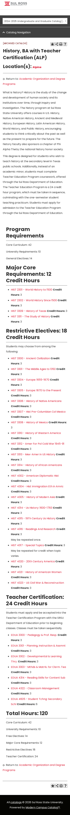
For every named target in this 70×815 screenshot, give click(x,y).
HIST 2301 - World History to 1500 (31, 289)
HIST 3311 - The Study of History (30, 316)
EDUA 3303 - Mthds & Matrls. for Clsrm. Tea (38, 667)
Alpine (37, 67)
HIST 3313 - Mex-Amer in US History (33, 454)
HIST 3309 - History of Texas (28, 311)
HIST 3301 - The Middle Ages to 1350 (33, 369)
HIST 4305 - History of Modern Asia (33, 497)
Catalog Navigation (18, 32)
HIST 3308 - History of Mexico (29, 422)
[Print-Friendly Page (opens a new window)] (61, 44)
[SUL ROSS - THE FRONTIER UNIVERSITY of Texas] (16, 5)
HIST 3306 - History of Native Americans (36, 401)
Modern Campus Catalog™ (43, 807)
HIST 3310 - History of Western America (36, 433)
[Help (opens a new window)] (65, 44)
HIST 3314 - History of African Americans (36, 465)
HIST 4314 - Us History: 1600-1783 (31, 508)
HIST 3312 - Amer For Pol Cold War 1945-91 (37, 444)
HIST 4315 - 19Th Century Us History (33, 518)
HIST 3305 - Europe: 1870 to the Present (36, 390)
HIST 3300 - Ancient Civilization (30, 358)
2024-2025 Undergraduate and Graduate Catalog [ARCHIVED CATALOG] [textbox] (34, 21)
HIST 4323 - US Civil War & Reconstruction (37, 583)
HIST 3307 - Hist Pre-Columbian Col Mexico (38, 412)
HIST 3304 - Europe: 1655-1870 (30, 380)
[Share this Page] (56, 44)
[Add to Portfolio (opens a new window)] (52, 44)
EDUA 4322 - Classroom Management (35, 688)
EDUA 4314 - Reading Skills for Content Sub (38, 678)
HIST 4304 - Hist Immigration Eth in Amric (37, 486)
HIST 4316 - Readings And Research (33, 529)
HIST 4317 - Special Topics (27, 545)
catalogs (16, 802)
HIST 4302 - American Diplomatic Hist (35, 476)
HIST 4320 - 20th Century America (33, 561)
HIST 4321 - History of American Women (36, 572)
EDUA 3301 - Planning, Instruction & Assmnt (38, 646)
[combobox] (35, 21)
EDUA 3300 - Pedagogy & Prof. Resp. (34, 635)
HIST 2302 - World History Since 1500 (34, 300)
